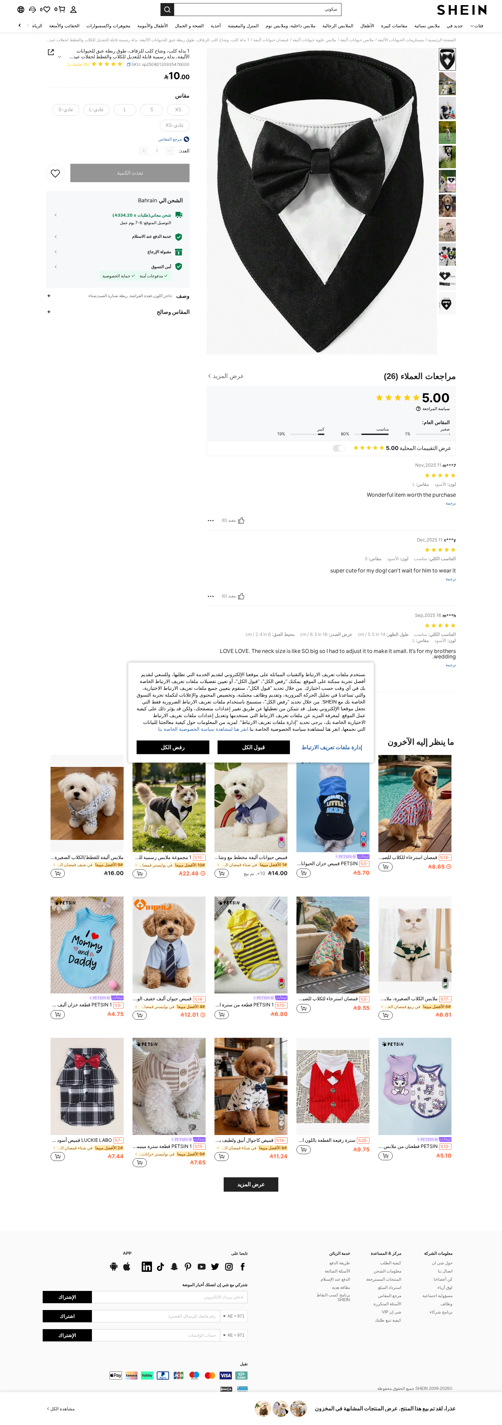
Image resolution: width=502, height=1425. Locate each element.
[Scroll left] (28, 25)
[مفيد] (241, 521)
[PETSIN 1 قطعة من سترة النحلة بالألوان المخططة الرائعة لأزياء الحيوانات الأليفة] (251, 945)
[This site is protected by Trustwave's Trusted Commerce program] (242, 1388)
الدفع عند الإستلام (335, 1279)
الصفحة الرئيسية (442, 40)
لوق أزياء (444, 1287)
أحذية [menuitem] (216, 25)
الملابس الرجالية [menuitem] (337, 25)
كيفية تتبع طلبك (388, 1320)
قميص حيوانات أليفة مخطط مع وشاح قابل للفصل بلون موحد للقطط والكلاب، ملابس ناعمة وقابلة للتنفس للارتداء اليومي (251, 857)
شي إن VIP (391, 1312)
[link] (60, 9)
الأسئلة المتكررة (387, 1304)
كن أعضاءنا (443, 1279)
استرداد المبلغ (389, 1287)
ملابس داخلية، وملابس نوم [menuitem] (291, 25)
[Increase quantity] (143, 151)
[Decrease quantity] (169, 151)
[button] (32, 9)
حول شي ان (442, 1263)
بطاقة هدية (341, 1287)
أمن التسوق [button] (161, 266)
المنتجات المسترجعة (383, 1279)
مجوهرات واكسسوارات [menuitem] (108, 25)
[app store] (126, 1269)
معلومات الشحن (387, 1271)
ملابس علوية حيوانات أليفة (314, 40)
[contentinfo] (145, 1375)
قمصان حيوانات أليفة (271, 40)
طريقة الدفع (340, 1263)
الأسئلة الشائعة (337, 1271)
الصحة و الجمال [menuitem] (189, 25)
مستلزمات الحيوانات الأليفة (401, 40)
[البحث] (167, 9)
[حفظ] (55, 173)
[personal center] (73, 9)
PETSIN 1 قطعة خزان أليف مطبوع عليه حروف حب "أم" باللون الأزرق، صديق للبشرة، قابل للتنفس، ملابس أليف (86, 1004)
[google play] (113, 1269)
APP (127, 1253)
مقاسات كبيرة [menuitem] (394, 25)
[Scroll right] (19, 25)
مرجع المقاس (389, 1295)
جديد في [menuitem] (455, 25)
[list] (193, 1267)
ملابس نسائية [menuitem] (427, 25)
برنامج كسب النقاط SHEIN (333, 1297)
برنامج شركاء (441, 1312)
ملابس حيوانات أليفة (357, 40)
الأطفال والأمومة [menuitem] (152, 25)
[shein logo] (462, 9)
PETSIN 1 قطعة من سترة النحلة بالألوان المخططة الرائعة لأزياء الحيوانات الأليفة (250, 1004)
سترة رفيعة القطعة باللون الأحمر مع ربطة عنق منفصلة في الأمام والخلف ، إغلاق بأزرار (332, 1140)
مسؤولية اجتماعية (437, 1295)
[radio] (178, 110)
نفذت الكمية (130, 173)
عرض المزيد (251, 1184)
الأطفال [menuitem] (367, 25)
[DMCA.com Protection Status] (226, 1388)
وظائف (446, 1304)
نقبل (244, 1364)
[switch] (339, 448)
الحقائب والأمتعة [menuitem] (64, 25)
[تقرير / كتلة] (211, 521)
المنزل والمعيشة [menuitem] (243, 25)
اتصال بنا (445, 1271)
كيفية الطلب (390, 1263)
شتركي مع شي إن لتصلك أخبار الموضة (215, 1284)
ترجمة (451, 503)
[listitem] (415, 820)
